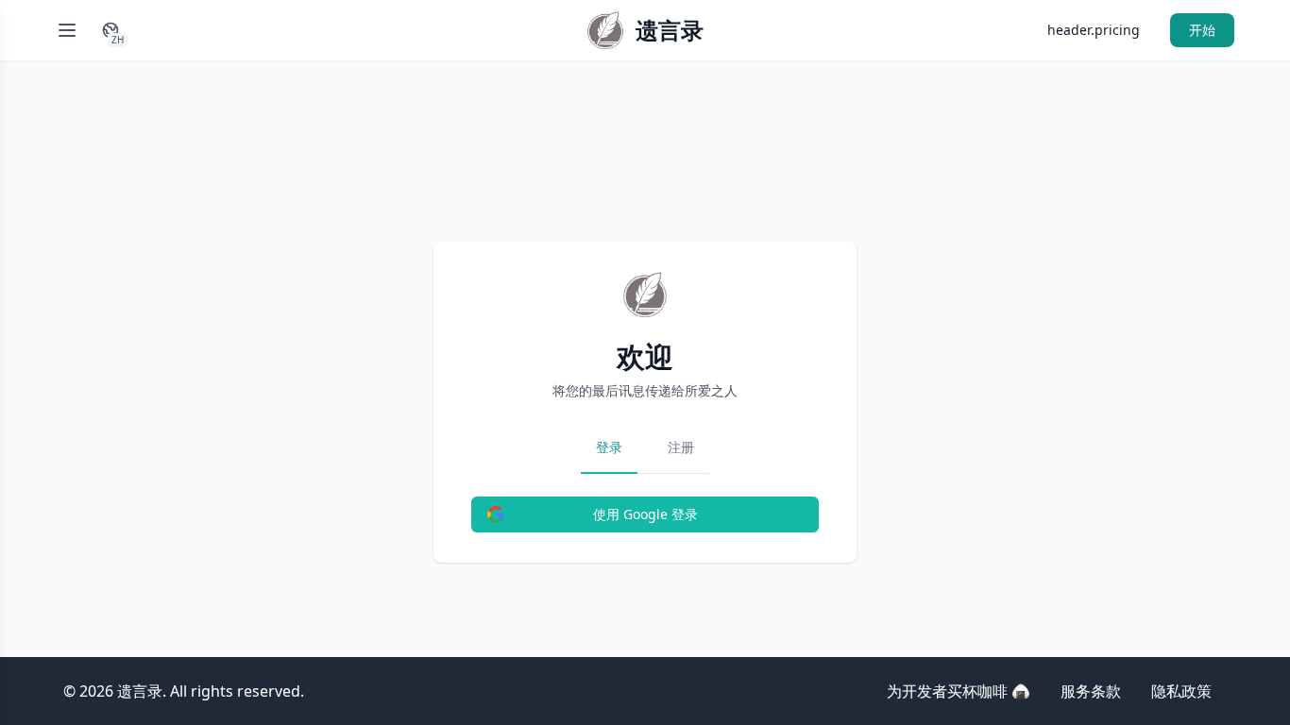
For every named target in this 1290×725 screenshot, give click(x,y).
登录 (609, 447)
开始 (1202, 30)
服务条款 (1091, 691)
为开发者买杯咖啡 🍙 (958, 691)
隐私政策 (1181, 691)
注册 (681, 447)
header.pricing (1093, 30)
